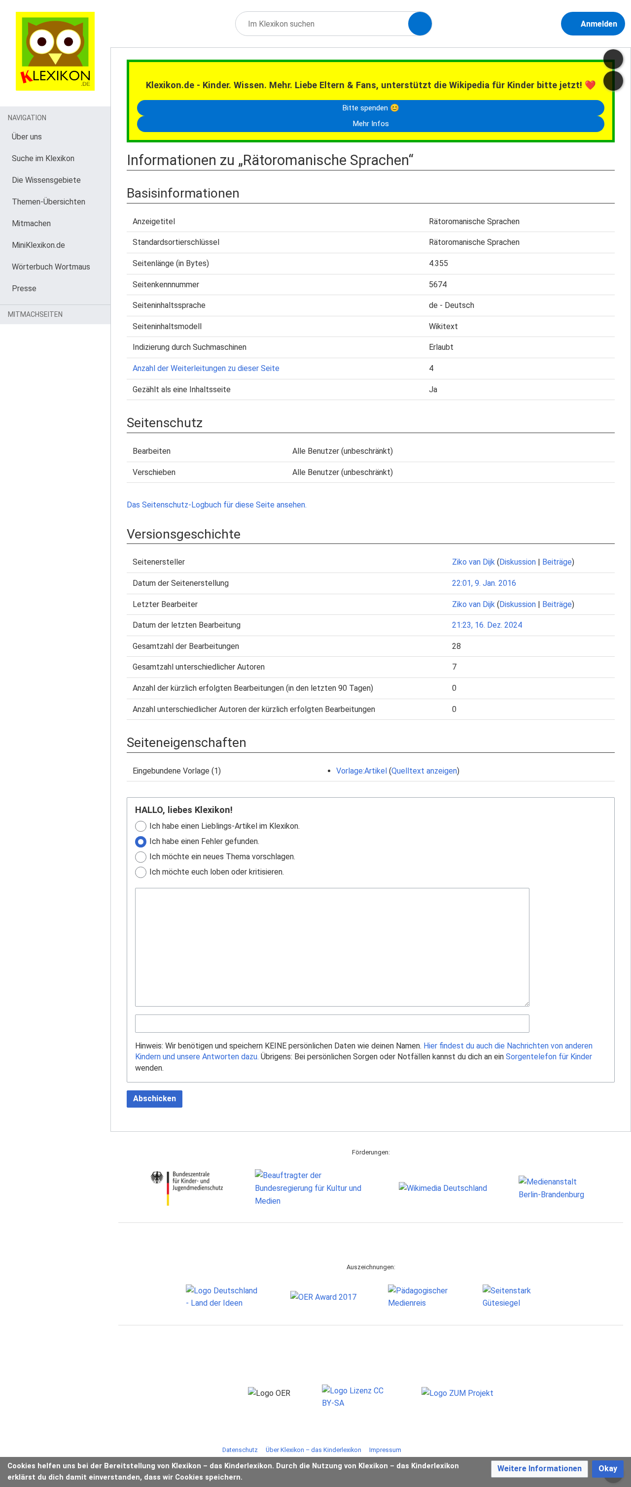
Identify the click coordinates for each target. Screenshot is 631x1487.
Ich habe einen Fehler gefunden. (204, 841)
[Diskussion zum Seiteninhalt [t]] (613, 59)
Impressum (385, 1449)
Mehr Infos (370, 123)
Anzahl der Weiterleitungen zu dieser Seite (206, 368)
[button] (539, 1469)
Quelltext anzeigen (424, 771)
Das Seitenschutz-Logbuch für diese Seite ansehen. (217, 504)
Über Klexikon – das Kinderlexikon (313, 1449)
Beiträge (557, 562)
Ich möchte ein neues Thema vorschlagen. (222, 856)
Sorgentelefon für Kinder (549, 1056)
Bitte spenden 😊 (370, 107)
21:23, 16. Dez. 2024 (487, 625)
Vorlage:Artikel (361, 771)
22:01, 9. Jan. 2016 (484, 583)
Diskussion (517, 562)
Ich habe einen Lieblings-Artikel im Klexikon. (224, 826)
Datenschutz (240, 1449)
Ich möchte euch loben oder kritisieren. (216, 872)
